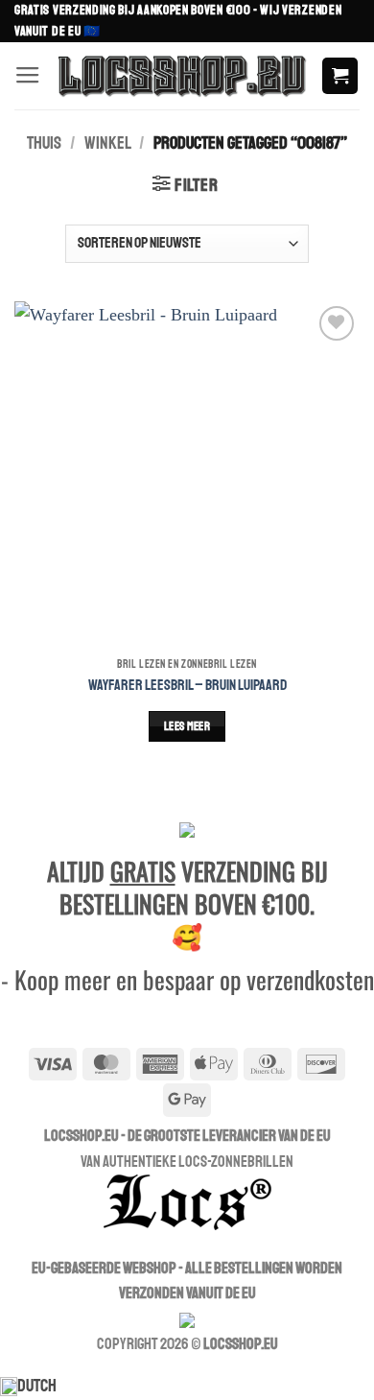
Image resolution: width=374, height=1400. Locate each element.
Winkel (107, 143)
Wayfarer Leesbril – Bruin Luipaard (187, 685)
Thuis (44, 143)
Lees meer (187, 726)
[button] (27, 76)
